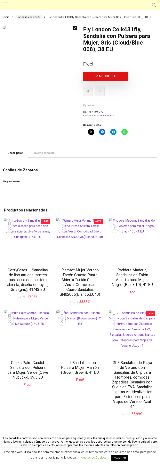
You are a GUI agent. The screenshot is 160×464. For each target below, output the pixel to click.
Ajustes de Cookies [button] (94, 457)
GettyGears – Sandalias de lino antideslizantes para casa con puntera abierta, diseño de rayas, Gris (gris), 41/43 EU (27, 280)
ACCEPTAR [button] (120, 457)
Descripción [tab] (15, 152)
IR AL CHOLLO (105, 76)
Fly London (89, 105)
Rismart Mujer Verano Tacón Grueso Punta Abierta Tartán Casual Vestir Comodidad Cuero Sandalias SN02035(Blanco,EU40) (80, 282)
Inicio (6, 17)
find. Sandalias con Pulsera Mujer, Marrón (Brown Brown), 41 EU (80, 367)
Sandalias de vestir (28, 17)
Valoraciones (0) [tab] (43, 152)
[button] (75, 28)
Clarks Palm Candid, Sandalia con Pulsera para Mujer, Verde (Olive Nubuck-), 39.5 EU (27, 370)
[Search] (154, 5)
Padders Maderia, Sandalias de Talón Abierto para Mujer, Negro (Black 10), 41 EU (132, 277)
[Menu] (4, 5)
